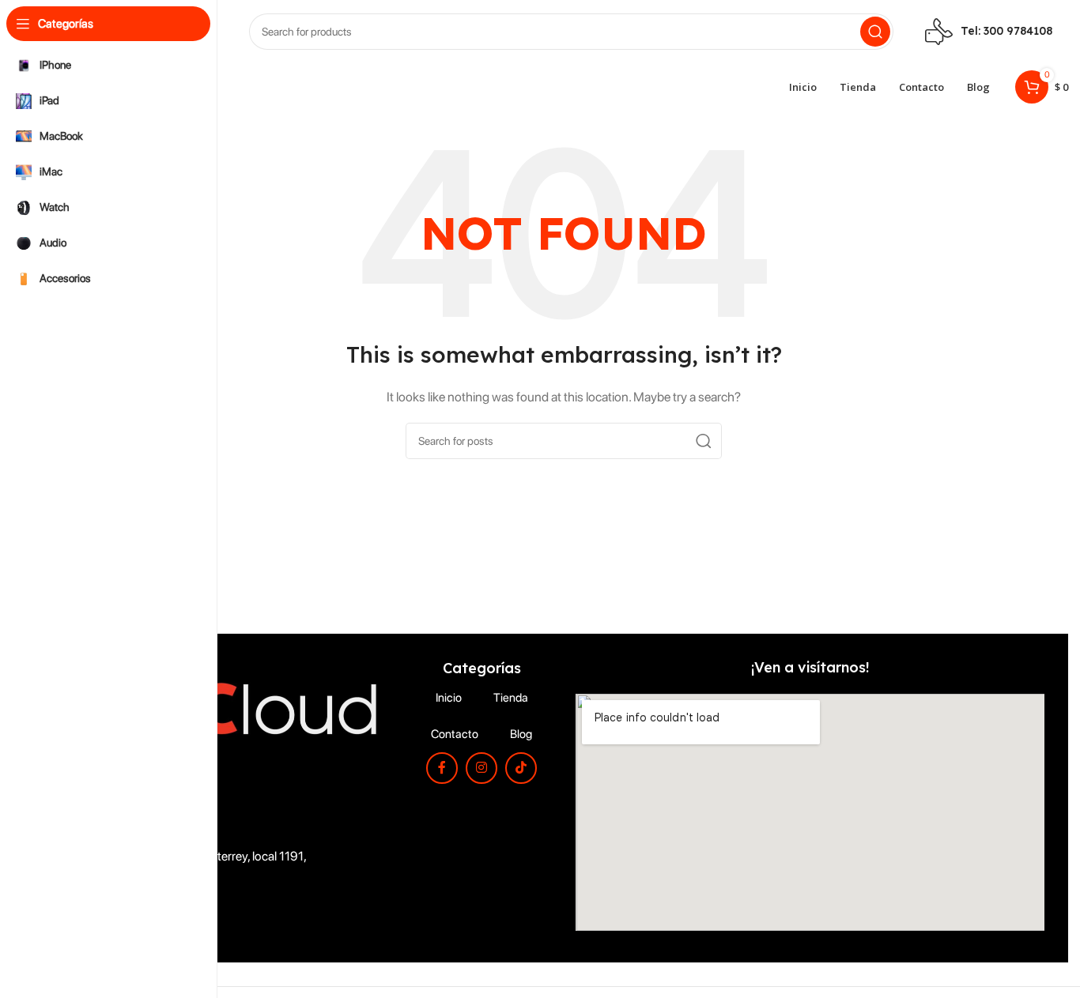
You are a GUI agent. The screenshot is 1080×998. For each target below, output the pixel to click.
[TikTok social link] (521, 768)
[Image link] (235, 706)
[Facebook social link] (442, 768)
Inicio (449, 698)
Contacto (454, 734)
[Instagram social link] (481, 768)
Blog (521, 734)
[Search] (875, 32)
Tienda (510, 698)
